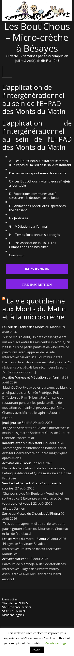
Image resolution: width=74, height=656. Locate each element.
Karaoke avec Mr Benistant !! (23, 443)
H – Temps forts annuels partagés (34, 235)
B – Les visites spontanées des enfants (37, 173)
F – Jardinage (18, 218)
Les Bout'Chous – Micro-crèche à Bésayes (37, 37)
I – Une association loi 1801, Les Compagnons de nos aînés (32, 245)
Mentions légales (13, 615)
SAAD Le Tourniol (13, 611)
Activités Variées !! (15, 559)
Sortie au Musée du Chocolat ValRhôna (31, 513)
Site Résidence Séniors (16, 607)
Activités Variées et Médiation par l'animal (33, 377)
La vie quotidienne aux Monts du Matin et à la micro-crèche (34, 309)
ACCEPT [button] (37, 649)
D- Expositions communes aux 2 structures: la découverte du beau (34, 196)
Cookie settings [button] (56, 643)
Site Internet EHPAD (15, 603)
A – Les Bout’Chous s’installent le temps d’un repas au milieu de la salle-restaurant (40, 163)
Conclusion (17, 255)
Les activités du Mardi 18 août (24, 539)
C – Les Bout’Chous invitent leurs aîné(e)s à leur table (39, 183)
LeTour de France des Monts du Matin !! (31, 327)
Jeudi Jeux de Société (17, 423)
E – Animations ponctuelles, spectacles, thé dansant (38, 208)
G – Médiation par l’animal (28, 226)
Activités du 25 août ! (17, 463)
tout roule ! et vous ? (17, 503)
